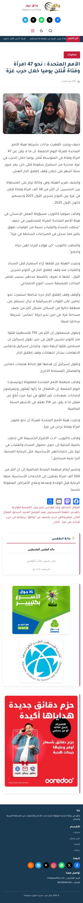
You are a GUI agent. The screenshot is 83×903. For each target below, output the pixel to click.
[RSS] (31, 865)
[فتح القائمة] (32, 30)
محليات (76, 832)
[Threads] (33, 20)
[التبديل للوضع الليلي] (41, 30)
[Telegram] (25, 20)
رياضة (77, 850)
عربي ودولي (74, 838)
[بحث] (50, 30)
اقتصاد (77, 844)
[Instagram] (54, 865)
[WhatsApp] (41, 20)
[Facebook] (58, 20)
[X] (50, 20)
